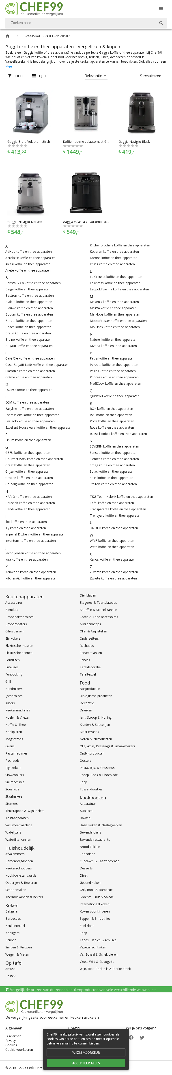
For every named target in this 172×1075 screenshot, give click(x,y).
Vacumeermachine (18, 825)
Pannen (10, 940)
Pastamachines (16, 753)
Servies (85, 660)
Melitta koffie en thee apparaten (113, 308)
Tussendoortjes (91, 789)
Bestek (10, 976)
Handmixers (14, 689)
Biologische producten (96, 696)
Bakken (85, 818)
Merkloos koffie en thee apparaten (115, 314)
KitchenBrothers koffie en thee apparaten (120, 245)
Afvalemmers (15, 854)
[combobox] (86, 23)
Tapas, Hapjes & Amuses (98, 940)
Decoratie (87, 703)
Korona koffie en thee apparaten (113, 258)
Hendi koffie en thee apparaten (27, 509)
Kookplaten (13, 732)
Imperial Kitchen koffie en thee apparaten (35, 534)
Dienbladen (88, 595)
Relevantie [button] (93, 75)
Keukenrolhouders (18, 868)
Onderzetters (89, 638)
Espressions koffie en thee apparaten (32, 415)
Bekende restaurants (95, 839)
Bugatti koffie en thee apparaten (29, 346)
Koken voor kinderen (95, 911)
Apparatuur (88, 803)
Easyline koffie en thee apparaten (29, 408)
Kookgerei (12, 933)
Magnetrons (14, 739)
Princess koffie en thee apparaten (114, 377)
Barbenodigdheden (19, 861)
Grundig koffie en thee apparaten (29, 484)
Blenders (11, 610)
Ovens (10, 746)
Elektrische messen (19, 645)
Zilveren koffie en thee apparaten (114, 572)
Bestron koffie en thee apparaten (29, 295)
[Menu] (161, 8)
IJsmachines (14, 696)
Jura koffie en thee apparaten (26, 559)
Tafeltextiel (88, 674)
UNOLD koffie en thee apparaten (114, 528)
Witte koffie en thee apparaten (112, 547)
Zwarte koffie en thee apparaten (113, 578)
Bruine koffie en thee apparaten (28, 339)
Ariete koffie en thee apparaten (28, 270)
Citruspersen (14, 631)
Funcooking (13, 674)
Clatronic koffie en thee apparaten (30, 371)
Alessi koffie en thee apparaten (27, 264)
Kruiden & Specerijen (95, 724)
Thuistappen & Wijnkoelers (24, 811)
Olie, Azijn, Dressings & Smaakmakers (107, 746)
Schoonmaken (15, 890)
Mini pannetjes (90, 624)
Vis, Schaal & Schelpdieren (99, 954)
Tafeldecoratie (90, 667)
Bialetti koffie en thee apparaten (28, 302)
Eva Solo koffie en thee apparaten (30, 421)
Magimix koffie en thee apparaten (114, 302)
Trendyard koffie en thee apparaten (115, 515)
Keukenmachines (17, 710)
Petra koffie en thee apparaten (112, 358)
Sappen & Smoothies (95, 918)
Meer (9, 66)
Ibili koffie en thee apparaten (26, 522)
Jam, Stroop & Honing (96, 717)
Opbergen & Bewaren (21, 882)
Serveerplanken (91, 653)
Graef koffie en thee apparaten (27, 465)
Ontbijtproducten (92, 753)
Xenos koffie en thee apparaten (112, 559)
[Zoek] (161, 23)
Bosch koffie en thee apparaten (28, 327)
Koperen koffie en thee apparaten (114, 251)
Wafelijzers (13, 832)
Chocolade (87, 854)
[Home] (7, 36)
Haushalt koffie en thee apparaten (30, 503)
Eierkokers (12, 638)
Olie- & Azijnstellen (93, 631)
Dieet (84, 875)
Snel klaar (87, 926)
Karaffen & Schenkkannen (98, 610)
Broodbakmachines (19, 617)
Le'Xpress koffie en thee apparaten (115, 283)
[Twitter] (142, 1037)
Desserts (86, 868)
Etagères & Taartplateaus (98, 602)
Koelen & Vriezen (17, 717)
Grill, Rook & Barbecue (96, 890)
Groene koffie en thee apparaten (29, 478)
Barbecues (13, 918)
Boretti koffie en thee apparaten (28, 320)
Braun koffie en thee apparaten (28, 333)
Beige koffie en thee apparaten (27, 289)
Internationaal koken (95, 904)
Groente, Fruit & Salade (97, 897)
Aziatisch (86, 811)
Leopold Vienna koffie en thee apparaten (119, 289)
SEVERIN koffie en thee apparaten (114, 446)
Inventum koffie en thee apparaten (30, 540)
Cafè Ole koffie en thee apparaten (30, 358)
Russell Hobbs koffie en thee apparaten (118, 434)
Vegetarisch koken (93, 947)
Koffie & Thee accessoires (99, 617)
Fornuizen (12, 660)
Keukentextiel (15, 926)
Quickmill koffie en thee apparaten (115, 396)
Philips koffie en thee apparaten (113, 371)
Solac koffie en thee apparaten (112, 471)
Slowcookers (14, 775)
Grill (8, 681)
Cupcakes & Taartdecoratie (99, 861)
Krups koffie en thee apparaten (112, 264)
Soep (83, 782)
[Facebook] (131, 1037)
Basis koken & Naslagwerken (101, 825)
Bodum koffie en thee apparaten (29, 314)
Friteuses (12, 667)
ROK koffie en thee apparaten (111, 408)
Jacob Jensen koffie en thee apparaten (33, 553)
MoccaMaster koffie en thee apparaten (118, 320)
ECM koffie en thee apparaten (27, 402)
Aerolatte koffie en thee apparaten (30, 258)
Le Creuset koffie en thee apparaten (116, 276)
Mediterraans (89, 732)
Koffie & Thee (15, 724)
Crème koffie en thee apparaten (28, 377)
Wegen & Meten (17, 954)
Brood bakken (90, 847)
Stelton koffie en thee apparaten (113, 484)
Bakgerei (11, 911)
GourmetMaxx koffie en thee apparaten (34, 459)
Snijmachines (14, 782)
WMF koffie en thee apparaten (112, 540)
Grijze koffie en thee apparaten (27, 471)
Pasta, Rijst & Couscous (97, 768)
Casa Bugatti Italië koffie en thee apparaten (37, 364)
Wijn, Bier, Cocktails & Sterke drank (105, 969)
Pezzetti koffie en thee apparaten (114, 364)
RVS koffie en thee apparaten (111, 415)
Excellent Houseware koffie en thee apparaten (38, 427)
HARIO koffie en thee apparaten (28, 496)
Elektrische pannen (18, 653)
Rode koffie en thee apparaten (112, 421)
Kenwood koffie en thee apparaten (30, 572)
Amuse (10, 969)
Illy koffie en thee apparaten (25, 528)
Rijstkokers (13, 768)
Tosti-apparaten (17, 818)
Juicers (10, 703)
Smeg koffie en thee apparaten (112, 465)
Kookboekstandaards (20, 875)
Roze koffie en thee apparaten (112, 427)
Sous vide (12, 789)
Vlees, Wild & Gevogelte (97, 961)
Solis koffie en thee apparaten (111, 478)
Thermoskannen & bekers (24, 897)
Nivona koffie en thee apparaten (113, 346)
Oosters (85, 760)
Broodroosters (16, 624)
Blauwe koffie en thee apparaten (29, 308)
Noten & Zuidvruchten (96, 739)
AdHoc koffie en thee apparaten (28, 251)
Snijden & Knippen (18, 947)
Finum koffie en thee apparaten (28, 440)
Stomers (11, 803)
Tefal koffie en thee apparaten (112, 503)
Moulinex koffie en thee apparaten (115, 327)
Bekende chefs (90, 832)
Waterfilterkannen (18, 839)
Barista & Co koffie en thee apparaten (33, 283)
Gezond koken (90, 882)
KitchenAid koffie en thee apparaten (31, 578)
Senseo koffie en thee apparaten (113, 452)
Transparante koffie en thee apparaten (118, 509)
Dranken (86, 710)
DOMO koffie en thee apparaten (28, 390)
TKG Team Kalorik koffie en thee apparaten (121, 496)
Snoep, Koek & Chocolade (99, 775)
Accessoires (14, 602)
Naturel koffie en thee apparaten (113, 339)
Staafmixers (14, 796)
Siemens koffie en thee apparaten (114, 459)
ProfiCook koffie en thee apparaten (115, 383)
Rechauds (12, 760)
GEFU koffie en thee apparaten (27, 452)
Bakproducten (90, 689)
